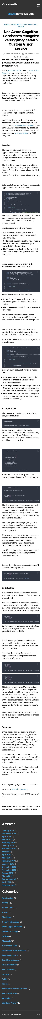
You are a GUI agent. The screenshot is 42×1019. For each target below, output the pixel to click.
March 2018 (7, 840)
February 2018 (8, 843)
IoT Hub (5, 936)
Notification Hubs (9, 946)
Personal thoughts (10, 955)
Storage (5, 974)
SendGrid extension (10, 960)
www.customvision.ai (24, 125)
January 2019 (8, 830)
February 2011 (8, 885)
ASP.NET (6, 903)
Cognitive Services (18, 24)
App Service (7, 898)
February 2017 (8, 861)
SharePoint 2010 (9, 965)
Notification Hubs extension (14, 950)
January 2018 (8, 846)
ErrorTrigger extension (12, 927)
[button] (38, 193)
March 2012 (7, 876)
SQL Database (8, 970)
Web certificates (9, 993)
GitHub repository (20, 789)
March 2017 (7, 858)
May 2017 (6, 852)
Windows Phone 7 (10, 1003)
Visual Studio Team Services (14, 989)
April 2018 (6, 836)
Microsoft (33, 24)
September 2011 (9, 879)
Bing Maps (6, 917)
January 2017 (8, 864)
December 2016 (9, 867)
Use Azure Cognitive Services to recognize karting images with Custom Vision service (21, 40)
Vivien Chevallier (10, 4)
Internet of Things (10, 931)
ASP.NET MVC (8, 908)
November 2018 (9, 833)
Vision (21, 27)
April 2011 (6, 882)
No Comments (22, 57)
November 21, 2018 (32, 54)
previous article (14, 70)
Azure (6, 24)
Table (4, 979)
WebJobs (6, 998)
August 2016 (7, 873)
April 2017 (6, 855)
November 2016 (9, 870)
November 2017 (9, 849)
